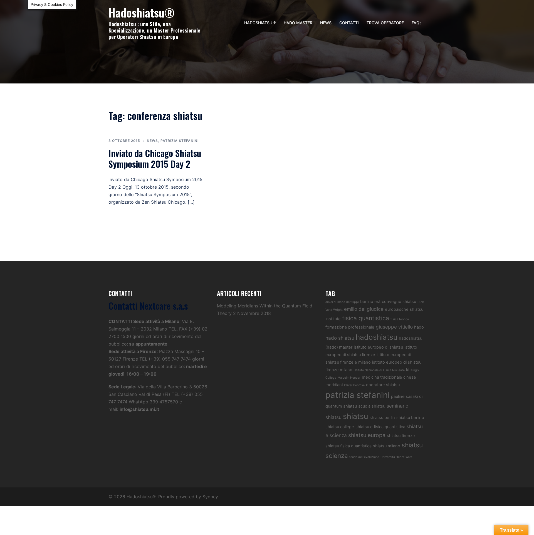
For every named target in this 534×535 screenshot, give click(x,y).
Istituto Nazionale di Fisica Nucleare (379, 370)
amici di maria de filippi (342, 302)
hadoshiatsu (376, 337)
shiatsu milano (386, 445)
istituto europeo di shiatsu (378, 347)
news (152, 141)
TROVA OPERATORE (385, 22)
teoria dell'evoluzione (364, 457)
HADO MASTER (298, 22)
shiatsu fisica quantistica (348, 445)
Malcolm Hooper (349, 377)
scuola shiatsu (371, 406)
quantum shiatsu (341, 406)
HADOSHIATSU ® (260, 22)
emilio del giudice (364, 309)
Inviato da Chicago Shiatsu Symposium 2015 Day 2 (154, 158)
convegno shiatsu (399, 301)
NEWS (326, 22)
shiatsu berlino (410, 417)
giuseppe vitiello (394, 327)
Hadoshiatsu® (141, 12)
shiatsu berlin (382, 417)
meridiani (334, 384)
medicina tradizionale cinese (389, 377)
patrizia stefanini (179, 141)
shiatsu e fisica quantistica (380, 426)
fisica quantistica (365, 318)
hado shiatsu (339, 338)
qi (420, 396)
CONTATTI (349, 22)
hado (419, 327)
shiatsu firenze (401, 435)
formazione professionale (349, 327)
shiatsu (355, 416)
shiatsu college (339, 426)
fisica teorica (399, 319)
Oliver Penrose (354, 385)
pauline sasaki (404, 396)
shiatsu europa (366, 435)
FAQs (417, 22)
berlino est (370, 301)
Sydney (210, 496)
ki (407, 369)
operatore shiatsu (383, 384)
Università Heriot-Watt (396, 457)
